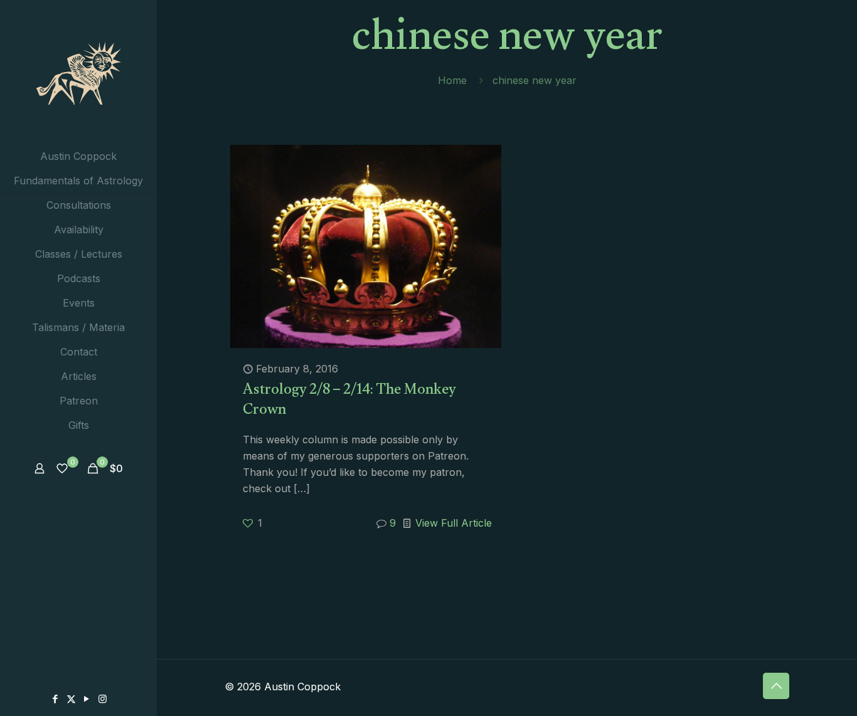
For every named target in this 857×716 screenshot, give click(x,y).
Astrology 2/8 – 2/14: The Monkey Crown (349, 401)
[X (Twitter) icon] (71, 699)
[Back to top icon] (776, 686)
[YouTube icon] (87, 699)
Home (452, 80)
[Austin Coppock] (78, 72)
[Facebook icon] (55, 699)
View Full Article (453, 523)
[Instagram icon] (102, 699)
